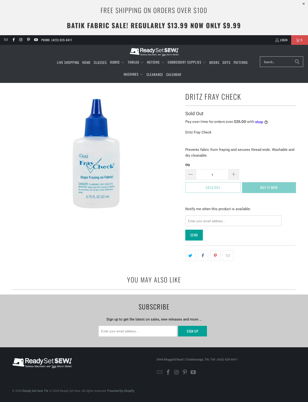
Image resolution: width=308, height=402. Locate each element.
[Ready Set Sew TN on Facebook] (13, 40)
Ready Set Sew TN (35, 391)
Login (284, 40)
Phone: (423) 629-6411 (56, 40)
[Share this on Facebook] (203, 255)
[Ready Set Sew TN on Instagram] (21, 40)
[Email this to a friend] (228, 255)
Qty (187, 165)
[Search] (297, 61)
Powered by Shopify (120, 391)
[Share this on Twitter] (190, 255)
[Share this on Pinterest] (215, 255)
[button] (117, 62)
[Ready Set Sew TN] (154, 51)
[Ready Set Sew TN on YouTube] (36, 40)
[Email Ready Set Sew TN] (6, 40)
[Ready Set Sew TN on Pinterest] (28, 40)
